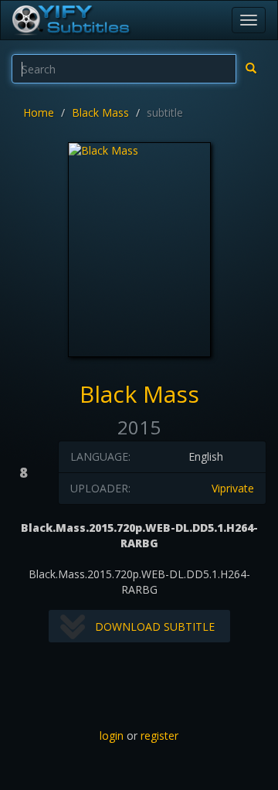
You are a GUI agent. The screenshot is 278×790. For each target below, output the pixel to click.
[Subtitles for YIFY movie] (70, 20)
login (112, 735)
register (159, 735)
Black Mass (100, 112)
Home (38, 112)
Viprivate (233, 488)
